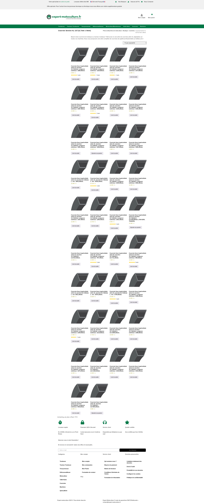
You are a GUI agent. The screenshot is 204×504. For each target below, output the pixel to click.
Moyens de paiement (110, 465)
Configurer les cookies (133, 474)
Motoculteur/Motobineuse (113, 26)
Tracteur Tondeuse (65, 465)
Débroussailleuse (65, 472)
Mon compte (141, 17)
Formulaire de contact (88, 472)
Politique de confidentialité (135, 477)
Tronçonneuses (86, 26)
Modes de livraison (110, 468)
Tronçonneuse (64, 468)
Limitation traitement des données (134, 462)
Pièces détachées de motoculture (112, 30)
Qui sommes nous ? (110, 461)
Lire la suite (75, 79)
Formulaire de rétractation (112, 477)
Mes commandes (87, 465)
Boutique (125, 30)
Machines (143, 26)
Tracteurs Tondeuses (73, 26)
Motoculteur (63, 476)
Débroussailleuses (98, 26)
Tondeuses (61, 26)
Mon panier (151, 17)
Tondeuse (63, 461)
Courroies (135, 26)
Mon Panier (85, 468)
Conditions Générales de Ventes (111, 473)
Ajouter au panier (97, 153)
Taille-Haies (126, 26)
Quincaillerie (63, 490)
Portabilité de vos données (135, 470)
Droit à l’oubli (131, 466)
